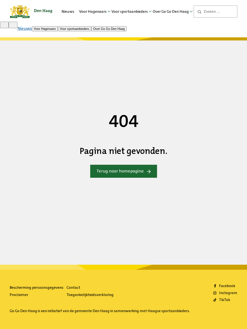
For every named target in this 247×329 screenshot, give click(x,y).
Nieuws (68, 11)
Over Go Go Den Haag (171, 11)
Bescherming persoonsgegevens (36, 287)
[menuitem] (68, 11)
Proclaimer (19, 294)
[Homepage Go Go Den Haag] (31, 8)
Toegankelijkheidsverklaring (90, 294)
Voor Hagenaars (93, 11)
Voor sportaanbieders (129, 11)
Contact (73, 287)
